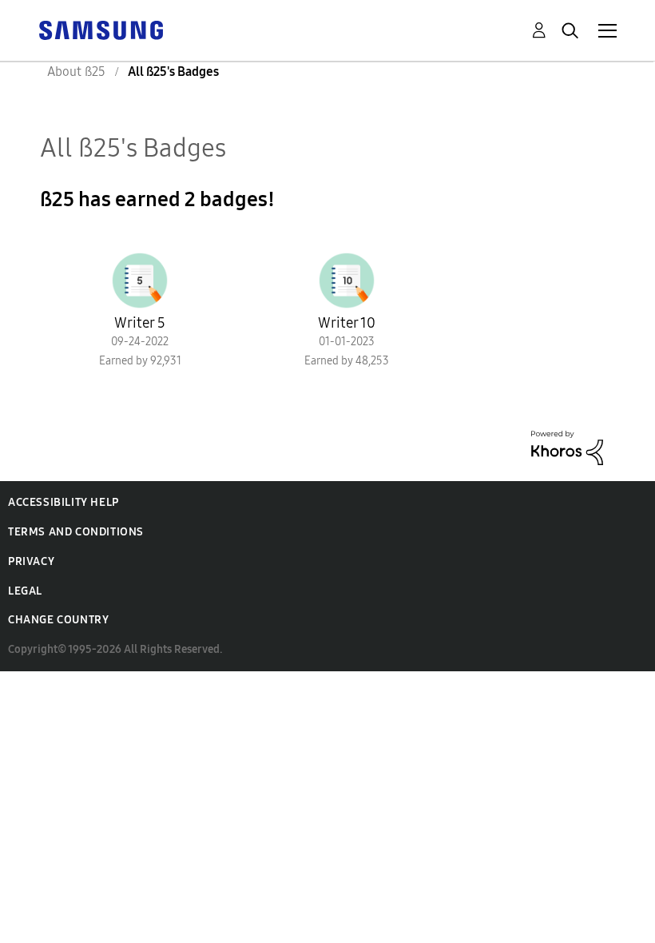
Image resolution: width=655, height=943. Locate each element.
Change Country (58, 620)
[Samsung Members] (100, 29)
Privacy (31, 561)
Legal (25, 591)
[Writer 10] (346, 280)
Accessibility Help (63, 502)
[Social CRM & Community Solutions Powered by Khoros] (567, 446)
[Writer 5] (140, 280)
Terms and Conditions (76, 532)
